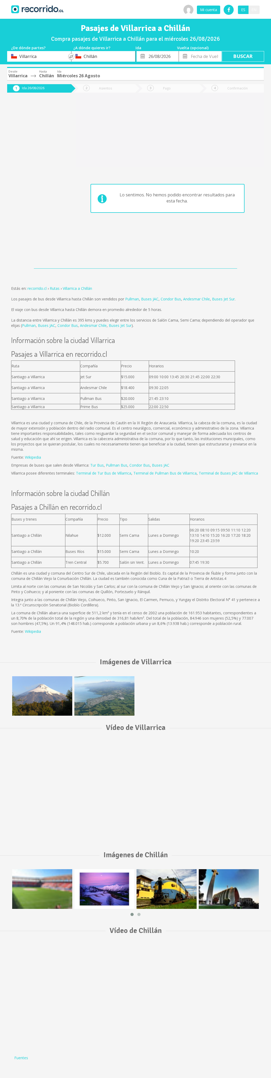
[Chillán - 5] (42, 889)
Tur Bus (97, 465)
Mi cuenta (208, 9)
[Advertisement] (35, 183)
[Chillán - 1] (229, 889)
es (243, 9)
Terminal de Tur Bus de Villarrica (103, 473)
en (253, 9)
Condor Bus (171, 298)
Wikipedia (33, 457)
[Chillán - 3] (167, 889)
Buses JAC (150, 298)
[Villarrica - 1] (42, 696)
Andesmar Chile (196, 298)
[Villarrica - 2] (104, 696)
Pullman (132, 298)
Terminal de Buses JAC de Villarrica (228, 473)
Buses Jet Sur (223, 298)
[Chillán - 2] (104, 889)
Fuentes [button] (21, 1057)
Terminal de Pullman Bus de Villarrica (165, 473)
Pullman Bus (116, 465)
